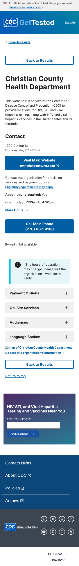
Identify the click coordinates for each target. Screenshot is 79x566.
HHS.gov (55, 554)
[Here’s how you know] (39, 5)
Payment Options (24, 293)
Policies (12, 488)
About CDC (16, 475)
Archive (12, 500)
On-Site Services (24, 308)
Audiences (19, 322)
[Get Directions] (39, 347)
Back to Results (39, 60)
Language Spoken (25, 337)
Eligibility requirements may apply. (29, 187)
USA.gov (58, 560)
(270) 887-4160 (39, 226)
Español (70, 22)
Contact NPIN (18, 463)
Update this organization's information (33, 353)
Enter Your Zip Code (19, 418)
